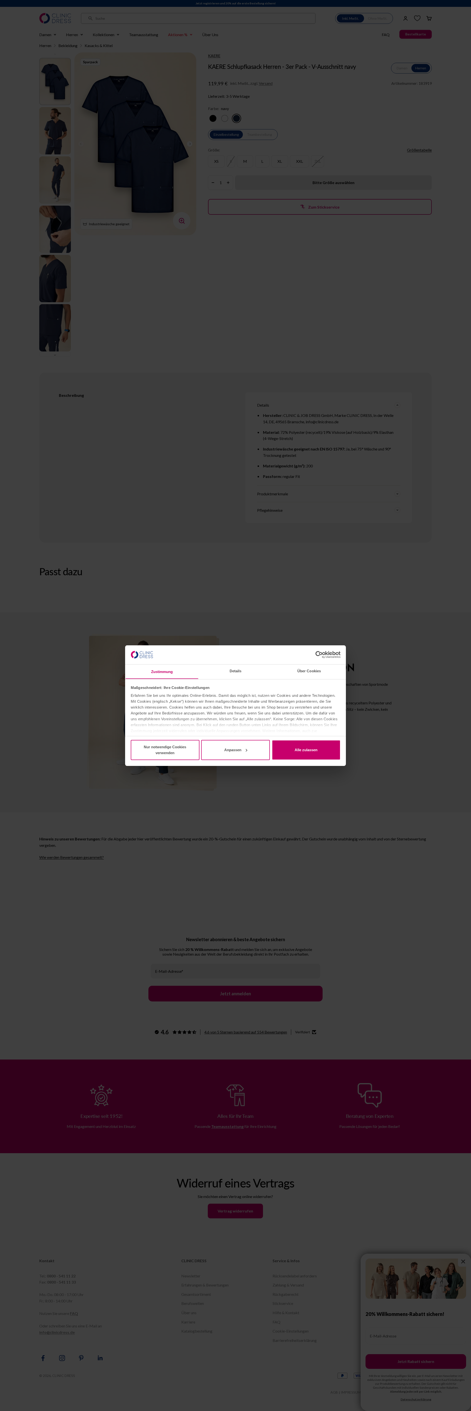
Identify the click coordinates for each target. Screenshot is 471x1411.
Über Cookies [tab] (309, 671)
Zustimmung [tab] (162, 671)
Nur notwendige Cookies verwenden (165, 750)
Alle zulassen (306, 750)
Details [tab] (236, 671)
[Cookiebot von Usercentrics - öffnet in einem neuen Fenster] (319, 654)
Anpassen (232, 750)
